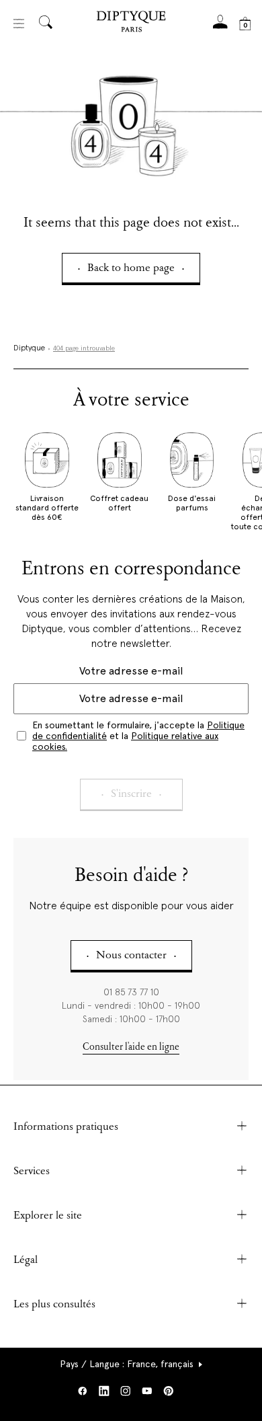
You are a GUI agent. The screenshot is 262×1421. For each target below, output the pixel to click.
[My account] (220, 26)
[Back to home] (131, 23)
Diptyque (29, 348)
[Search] (46, 23)
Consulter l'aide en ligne (131, 1047)
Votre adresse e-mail (131, 670)
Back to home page (131, 268)
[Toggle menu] (19, 23)
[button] (131, 1363)
